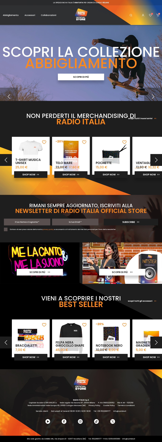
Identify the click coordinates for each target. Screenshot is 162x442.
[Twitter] (112, 421)
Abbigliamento (11, 15)
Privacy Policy (94, 405)
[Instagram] (80, 421)
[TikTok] (96, 421)
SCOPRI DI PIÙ (81, 77)
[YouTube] (47, 421)
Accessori (30, 15)
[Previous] (9, 96)
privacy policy (48, 229)
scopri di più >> (40, 272)
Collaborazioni (48, 15)
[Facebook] (64, 421)
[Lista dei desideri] (150, 15)
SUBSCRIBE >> (130, 222)
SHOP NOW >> (30, 174)
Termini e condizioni (126, 405)
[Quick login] (141, 15)
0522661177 (97, 439)
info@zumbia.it (119, 411)
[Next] (153, 96)
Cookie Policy (109, 405)
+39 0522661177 (103, 411)
